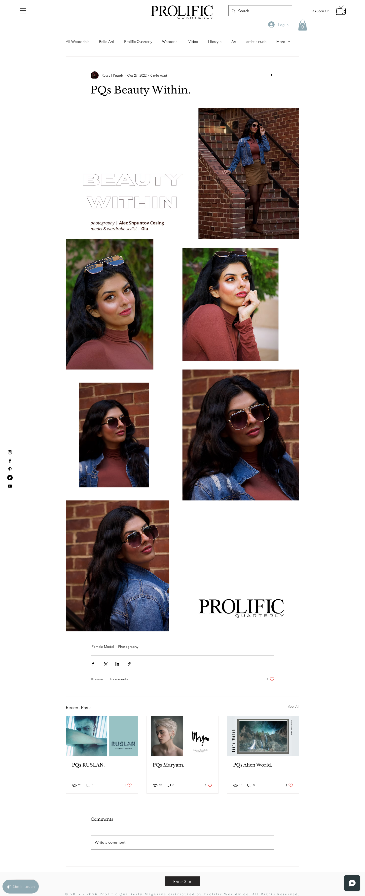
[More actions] (271, 75)
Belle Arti (106, 41)
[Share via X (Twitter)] (105, 663)
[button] (23, 11)
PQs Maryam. (168, 765)
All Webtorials (77, 41)
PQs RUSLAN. (88, 765)
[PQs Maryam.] (183, 736)
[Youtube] (10, 486)
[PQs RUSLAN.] (102, 736)
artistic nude (256, 41)
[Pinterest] (10, 469)
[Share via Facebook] (93, 663)
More (280, 41)
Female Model (103, 646)
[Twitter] (10, 477)
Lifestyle (214, 41)
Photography (128, 646)
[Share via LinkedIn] (117, 663)
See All (293, 707)
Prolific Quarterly (138, 41)
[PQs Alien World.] (263, 736)
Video (193, 41)
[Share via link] (129, 663)
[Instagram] (10, 452)
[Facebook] (10, 460)
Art (233, 41)
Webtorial (170, 41)
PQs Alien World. (252, 765)
